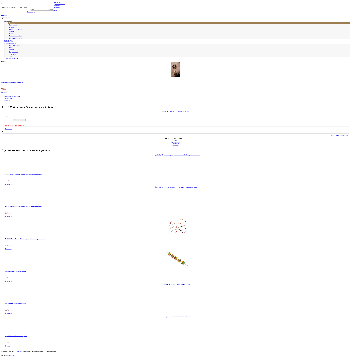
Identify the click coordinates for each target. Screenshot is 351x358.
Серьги (11, 31)
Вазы (10, 47)
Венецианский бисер (15, 36)
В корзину (4, 92)
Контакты (57, 7)
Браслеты (12, 23)
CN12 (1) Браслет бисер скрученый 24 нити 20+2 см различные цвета (23, 174)
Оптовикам (57, 5)
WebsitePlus (11, 355)
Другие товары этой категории (339, 135)
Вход (55, 10)
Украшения (8, 21)
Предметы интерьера (10, 43)
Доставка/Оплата (59, 4)
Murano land (18, 351)
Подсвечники (13, 52)
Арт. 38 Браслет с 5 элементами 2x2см (15, 271)
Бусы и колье (13, 25)
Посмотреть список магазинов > (15, 125)
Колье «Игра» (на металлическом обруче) (12, 82)
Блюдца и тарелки (14, 45)
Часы (10, 56)
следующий (175, 143)
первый (175, 140)
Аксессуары (8, 40)
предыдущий (175, 142)
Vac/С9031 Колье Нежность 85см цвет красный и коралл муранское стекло (25, 239)
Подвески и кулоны (15, 29)
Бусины (11, 34)
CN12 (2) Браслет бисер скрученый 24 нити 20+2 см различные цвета (23, 206)
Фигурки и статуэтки (11, 58)
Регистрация (31, 12)
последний (175, 145)
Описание (8, 129)
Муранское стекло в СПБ (12, 96)
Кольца (11, 27)
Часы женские (8, 41)
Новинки (57, 2)
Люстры (11, 49)
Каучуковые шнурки (15, 38)
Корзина (4, 15)
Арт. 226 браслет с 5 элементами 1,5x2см (16, 336)
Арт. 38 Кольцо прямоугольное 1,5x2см (15, 303)
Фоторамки (12, 54)
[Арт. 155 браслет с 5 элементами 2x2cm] (176, 111)
